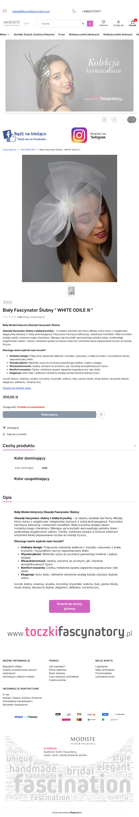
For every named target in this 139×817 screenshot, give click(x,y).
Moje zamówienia (104, 669)
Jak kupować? (57, 666)
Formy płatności (57, 669)
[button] (90, 23)
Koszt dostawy (57, 673)
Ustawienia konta (104, 676)
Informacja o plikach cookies (18, 676)
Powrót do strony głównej (69, 606)
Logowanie (101, 666)
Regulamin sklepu (12, 666)
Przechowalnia (103, 673)
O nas (6, 694)
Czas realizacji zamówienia (64, 676)
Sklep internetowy (65, 812)
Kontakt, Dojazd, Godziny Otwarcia (22, 697)
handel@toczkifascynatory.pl (30, 11)
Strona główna (9, 149)
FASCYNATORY (28, 149)
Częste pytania (57, 679)
